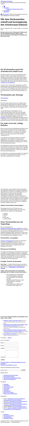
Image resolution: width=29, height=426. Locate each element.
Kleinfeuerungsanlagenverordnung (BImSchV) (12, 228)
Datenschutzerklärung (9, 415)
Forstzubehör (7, 10)
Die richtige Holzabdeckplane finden (12, 378)
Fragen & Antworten (8, 387)
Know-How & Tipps (8, 392)
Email (2, 345)
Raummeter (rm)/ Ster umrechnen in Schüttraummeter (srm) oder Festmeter (14, 399)
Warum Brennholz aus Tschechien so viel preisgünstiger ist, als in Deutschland (15, 408)
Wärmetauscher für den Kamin (11, 375)
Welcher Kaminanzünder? (10, 379)
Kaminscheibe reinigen (9, 376)
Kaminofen (6, 389)
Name (2, 342)
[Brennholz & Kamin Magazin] (4, 6)
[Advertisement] (14, 52)
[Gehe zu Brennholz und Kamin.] (1, 14)
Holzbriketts (3, 117)
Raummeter (6, 11)
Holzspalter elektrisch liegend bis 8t (15, 9)
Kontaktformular (7, 417)
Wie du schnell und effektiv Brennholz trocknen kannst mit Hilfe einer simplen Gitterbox (15, 330)
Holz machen (7, 388)
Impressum (6, 414)
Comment (3, 357)
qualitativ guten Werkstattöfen (8, 82)
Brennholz (6, 384)
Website (2, 348)
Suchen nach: (4, 370)
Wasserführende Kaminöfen (10, 333)
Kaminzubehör (7, 391)
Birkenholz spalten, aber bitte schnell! (12, 320)
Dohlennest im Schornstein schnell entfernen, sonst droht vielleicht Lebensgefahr (15, 325)
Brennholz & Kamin (8, 418)
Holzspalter (6, 7)
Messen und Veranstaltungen (10, 393)
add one (9, 337)
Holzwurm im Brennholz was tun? (9, 365)
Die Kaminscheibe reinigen (19, 406)
